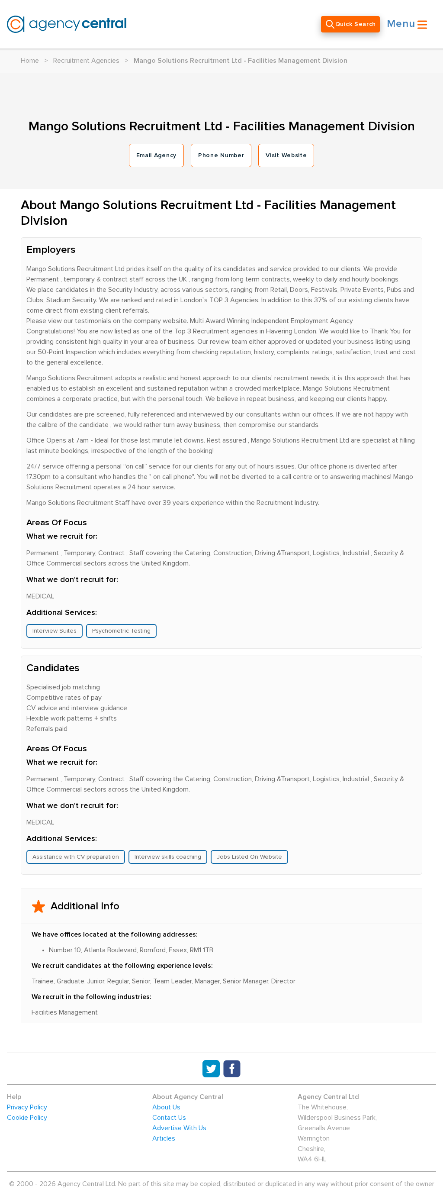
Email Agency (156, 155)
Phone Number (221, 155)
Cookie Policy (27, 1117)
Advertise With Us (179, 1128)
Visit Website (286, 155)
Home (30, 60)
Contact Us (169, 1117)
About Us (166, 1107)
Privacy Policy (27, 1107)
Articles (163, 1138)
